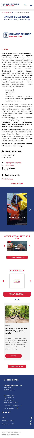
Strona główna (6, 12)
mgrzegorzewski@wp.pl (13, 163)
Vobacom (16, 434)
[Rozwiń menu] (31, 4)
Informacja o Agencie (10, 421)
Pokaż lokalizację (7, 179)
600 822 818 (10, 165)
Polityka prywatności (8, 424)
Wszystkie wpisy (17, 366)
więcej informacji (15, 213)
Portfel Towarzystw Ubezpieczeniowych (17, 294)
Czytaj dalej (15, 356)
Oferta (3, 417)
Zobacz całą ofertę (17, 257)
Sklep (20, 219)
